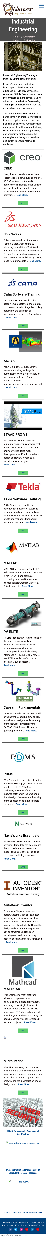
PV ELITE (11, 631)
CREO (8, 168)
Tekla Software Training (22, 499)
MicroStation (14, 1061)
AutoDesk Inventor (18, 905)
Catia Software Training (22, 294)
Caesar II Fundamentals (22, 707)
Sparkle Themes (37, 1225)
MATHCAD (12, 989)
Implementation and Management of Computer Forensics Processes (23, 1171)
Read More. (22, 195)
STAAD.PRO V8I (16, 434)
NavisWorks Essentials (21, 835)
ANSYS (9, 361)
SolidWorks (12, 234)
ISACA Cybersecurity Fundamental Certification (23, 1132)
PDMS (8, 774)
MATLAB (10, 563)
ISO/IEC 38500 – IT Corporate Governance (23, 1212)
